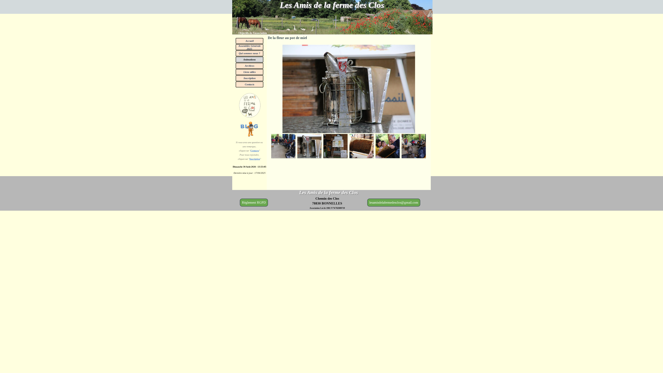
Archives (249, 65)
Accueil (250, 41)
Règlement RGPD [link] (254, 202)
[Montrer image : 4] (361, 146)
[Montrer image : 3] (335, 146)
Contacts (249, 84)
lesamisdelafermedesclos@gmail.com (393, 202)
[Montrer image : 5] (387, 146)
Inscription (250, 78)
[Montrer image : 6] (414, 146)
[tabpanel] (256, 33)
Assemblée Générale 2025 (249, 47)
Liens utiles (249, 72)
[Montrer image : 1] (283, 146)
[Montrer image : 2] (309, 146)
